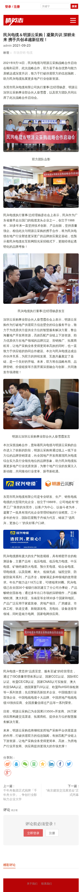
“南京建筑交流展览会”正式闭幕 (62, 792)
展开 (73, 20)
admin (8, 45)
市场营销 (19, 52)
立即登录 (33, 833)
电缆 (29, 52)
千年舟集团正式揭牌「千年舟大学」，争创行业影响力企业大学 (20, 794)
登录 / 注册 (12, 6)
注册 (52, 833)
